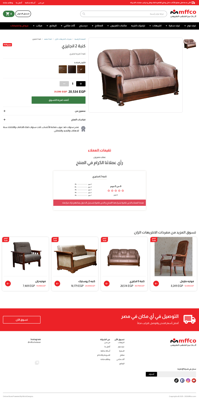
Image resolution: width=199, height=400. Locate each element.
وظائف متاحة (8, 3)
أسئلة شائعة (30, 3)
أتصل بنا (19, 3)
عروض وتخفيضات (19, 25)
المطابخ (99, 25)
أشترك (151, 374)
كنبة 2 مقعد (48, 39)
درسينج (83, 25)
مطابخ (122, 355)
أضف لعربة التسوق (59, 100)
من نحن (41, 3)
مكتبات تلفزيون (118, 25)
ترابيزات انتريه (138, 25)
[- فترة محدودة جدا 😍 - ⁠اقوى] (22, 353)
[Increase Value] (81, 83)
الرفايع (53, 25)
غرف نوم (191, 25)
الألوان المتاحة (80, 63)
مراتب (39, 25)
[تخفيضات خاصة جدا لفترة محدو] (9, 377)
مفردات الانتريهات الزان (63, 39)
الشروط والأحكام (103, 355)
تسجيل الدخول (23, 14)
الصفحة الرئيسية (80, 39)
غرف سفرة (174, 25)
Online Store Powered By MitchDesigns (18, 396)
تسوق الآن (22, 319)
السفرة (121, 351)
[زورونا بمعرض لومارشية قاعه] (22, 377)
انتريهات (156, 25)
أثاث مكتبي (69, 25)
